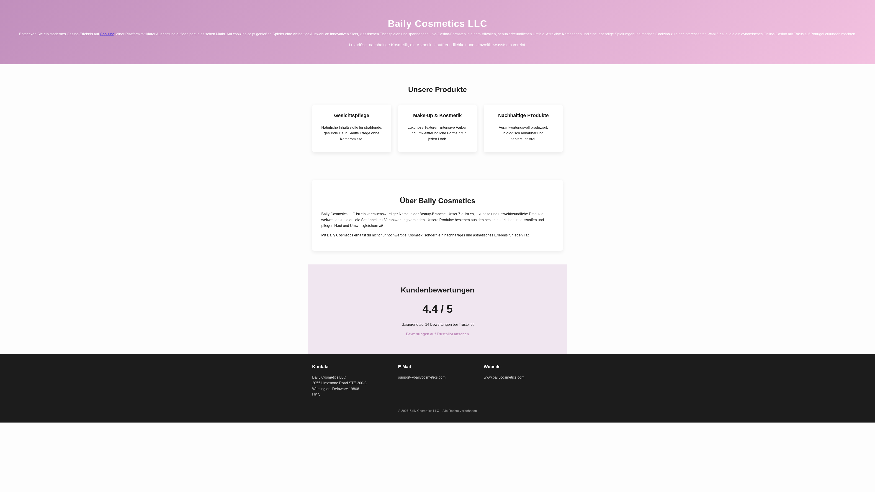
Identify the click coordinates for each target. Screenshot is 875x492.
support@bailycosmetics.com (421, 377)
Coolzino (107, 34)
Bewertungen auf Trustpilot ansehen (437, 334)
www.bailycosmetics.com (504, 377)
